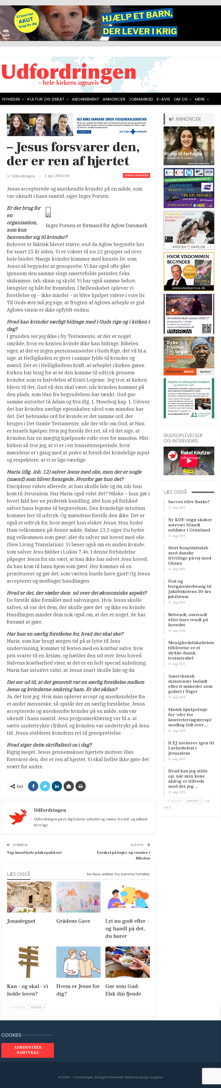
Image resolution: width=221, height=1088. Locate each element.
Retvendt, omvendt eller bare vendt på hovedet (188, 620)
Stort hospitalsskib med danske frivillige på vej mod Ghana (189, 555)
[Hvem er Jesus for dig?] (78, 962)
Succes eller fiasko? (189, 502)
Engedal (156, 1077)
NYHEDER (11, 99)
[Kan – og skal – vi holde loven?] (29, 962)
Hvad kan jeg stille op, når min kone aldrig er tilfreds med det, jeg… (188, 778)
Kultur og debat (46, 99)
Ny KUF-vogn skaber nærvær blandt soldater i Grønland (190, 525)
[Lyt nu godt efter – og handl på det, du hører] (127, 897)
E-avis (163, 99)
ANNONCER (114, 99)
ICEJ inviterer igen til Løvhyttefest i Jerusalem (191, 748)
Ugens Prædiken (137, 175)
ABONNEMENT (85, 99)
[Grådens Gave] (78, 897)
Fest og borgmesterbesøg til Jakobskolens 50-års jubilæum (190, 589)
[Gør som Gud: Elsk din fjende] (127, 962)
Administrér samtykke (28, 1050)
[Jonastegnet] (29, 897)
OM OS (181, 99)
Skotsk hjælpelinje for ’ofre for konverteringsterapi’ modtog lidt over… (190, 717)
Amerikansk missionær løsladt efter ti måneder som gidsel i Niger (190, 684)
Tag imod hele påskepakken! (34, 852)
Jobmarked (141, 99)
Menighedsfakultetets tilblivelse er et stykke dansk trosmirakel (191, 650)
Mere (200, 99)
